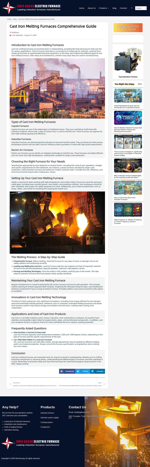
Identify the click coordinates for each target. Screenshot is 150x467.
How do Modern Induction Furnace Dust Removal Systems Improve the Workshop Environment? (128, 129)
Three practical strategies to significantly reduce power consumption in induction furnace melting (128, 153)
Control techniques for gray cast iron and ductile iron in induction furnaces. (127, 106)
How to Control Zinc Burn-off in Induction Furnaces (125, 198)
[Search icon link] (132, 8)
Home (9, 19)
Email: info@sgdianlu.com (79, 412)
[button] (67, 371)
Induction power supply (50, 418)
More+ (140, 84)
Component (45, 427)
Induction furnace (47, 413)
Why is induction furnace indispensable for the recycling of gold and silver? (127, 176)
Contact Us (77, 407)
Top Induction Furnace (128, 77)
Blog (15, 19)
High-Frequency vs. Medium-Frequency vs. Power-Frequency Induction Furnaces (128, 221)
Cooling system (47, 422)
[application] (108, 8)
